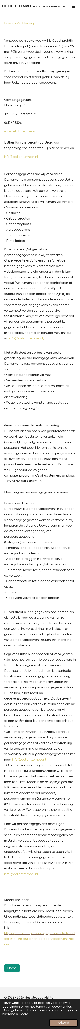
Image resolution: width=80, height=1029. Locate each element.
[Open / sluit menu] (73, 6)
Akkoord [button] (63, 1022)
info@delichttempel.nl (21, 157)
